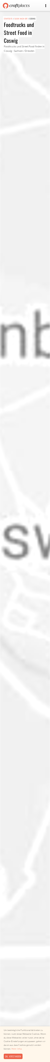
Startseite (8, 18)
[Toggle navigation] (45, 5)
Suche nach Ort (21, 18)
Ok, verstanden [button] (13, 1056)
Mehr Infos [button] (16, 1049)
